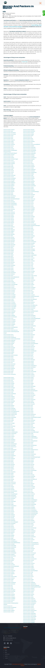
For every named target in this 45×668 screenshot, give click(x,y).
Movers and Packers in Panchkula (9, 564)
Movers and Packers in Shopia (28, 467)
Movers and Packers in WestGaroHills (29, 613)
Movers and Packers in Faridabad (29, 166)
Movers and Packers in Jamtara (28, 272)
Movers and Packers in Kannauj (28, 312)
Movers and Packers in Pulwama (9, 600)
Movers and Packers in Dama (8, 334)
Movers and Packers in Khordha (28, 352)
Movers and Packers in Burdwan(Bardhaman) (11, 277)
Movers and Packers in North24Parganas (10, 541)
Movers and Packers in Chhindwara (9, 303)
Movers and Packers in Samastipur (29, 427)
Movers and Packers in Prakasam (9, 595)
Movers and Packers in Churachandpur (10, 316)
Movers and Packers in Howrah (28, 244)
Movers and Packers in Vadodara (29, 589)
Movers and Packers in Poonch (9, 592)
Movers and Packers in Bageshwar (9, 182)
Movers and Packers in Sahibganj (29, 423)
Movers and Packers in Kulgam (9, 402)
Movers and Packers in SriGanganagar (29, 514)
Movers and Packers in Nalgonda (9, 514)
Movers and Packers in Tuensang (28, 563)
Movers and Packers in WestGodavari (29, 614)
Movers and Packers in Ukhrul (28, 575)
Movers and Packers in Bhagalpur (9, 238)
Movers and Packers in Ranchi (28, 398)
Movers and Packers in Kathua (28, 336)
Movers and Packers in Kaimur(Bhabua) (30, 299)
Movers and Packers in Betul (8, 235)
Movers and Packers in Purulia (8, 608)
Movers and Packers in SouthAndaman (29, 501)
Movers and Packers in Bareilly (9, 215)
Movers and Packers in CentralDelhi (9, 282)
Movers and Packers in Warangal (28, 604)
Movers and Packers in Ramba (28, 392)
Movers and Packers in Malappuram (10, 455)
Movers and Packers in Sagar (28, 418)
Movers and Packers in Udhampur (29, 569)
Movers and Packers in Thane (28, 538)
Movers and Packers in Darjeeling (9, 341)
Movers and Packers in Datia (8, 344)
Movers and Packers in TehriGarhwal (29, 536)
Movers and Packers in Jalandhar (29, 260)
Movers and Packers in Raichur (9, 611)
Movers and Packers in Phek (8, 586)
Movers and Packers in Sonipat (28, 496)
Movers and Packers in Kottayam (9, 396)
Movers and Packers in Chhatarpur (9, 302)
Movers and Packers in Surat (28, 526)
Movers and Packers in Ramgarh (28, 393)
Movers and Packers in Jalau (28, 262)
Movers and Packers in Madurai (9, 442)
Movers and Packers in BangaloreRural (10, 203)
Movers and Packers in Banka (8, 206)
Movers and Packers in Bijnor (8, 256)
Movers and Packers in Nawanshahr (10, 529)
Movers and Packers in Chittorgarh (9, 315)
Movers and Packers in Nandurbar (9, 519)
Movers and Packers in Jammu (28, 269)
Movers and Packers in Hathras (28, 232)
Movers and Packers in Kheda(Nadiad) (29, 350)
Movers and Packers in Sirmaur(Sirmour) (30, 479)
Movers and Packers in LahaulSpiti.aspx (10, 412)
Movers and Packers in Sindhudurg (29, 476)
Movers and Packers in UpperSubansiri (29, 583)
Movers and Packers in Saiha (28, 424)
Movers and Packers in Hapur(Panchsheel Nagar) (31, 225)
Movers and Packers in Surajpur (28, 524)
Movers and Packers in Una (27, 578)
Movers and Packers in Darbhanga (9, 340)
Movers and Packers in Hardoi (28, 228)
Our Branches (7, 654)
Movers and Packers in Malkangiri (9, 458)
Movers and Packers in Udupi (28, 572)
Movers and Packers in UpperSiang (29, 582)
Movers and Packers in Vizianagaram (29, 603)
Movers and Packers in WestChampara (29, 610)
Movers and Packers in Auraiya (9, 176)
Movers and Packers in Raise (28, 381)
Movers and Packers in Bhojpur (9, 250)
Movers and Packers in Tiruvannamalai (29, 558)
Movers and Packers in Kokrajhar (9, 378)
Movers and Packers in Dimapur (28, 132)
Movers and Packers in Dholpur (9, 369)
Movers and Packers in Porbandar (9, 594)
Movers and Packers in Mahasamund (10, 446)
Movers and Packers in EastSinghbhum (29, 157)
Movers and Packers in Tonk (28, 561)
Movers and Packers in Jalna (28, 265)
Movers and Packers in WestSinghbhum (30, 365)
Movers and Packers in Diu (27, 137)
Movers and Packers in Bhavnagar (9, 244)
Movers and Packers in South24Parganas (30, 499)
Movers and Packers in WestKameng (29, 617)
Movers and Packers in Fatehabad (29, 170)
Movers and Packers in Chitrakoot (9, 312)
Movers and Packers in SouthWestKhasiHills (30, 513)
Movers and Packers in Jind (27, 290)
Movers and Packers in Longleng (9, 430)
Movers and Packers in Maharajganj (10, 445)
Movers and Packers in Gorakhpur (29, 209)
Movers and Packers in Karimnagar (29, 330)
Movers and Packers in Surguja (28, 529)
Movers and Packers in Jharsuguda (29, 287)
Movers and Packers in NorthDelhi (9, 544)
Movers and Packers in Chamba (9, 285)
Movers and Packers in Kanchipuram (29, 306)
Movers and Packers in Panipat (9, 567)
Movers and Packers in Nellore (8, 533)
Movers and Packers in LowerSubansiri (10, 433)
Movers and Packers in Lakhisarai (9, 415)
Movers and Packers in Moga (8, 480)
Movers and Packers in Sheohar (28, 460)
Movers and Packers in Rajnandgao (29, 386)
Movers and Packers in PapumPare (9, 570)
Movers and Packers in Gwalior (28, 219)
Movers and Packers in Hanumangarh (29, 224)
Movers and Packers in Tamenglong (29, 530)
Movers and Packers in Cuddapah (9, 324)
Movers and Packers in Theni (28, 541)
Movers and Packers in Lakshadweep (10, 417)
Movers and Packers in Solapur (28, 492)
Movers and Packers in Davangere (9, 347)
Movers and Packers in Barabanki (9, 212)
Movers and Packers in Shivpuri (28, 465)
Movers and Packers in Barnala (9, 219)
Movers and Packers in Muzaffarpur (9, 498)
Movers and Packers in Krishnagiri (9, 401)
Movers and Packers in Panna (8, 569)
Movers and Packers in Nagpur (9, 508)
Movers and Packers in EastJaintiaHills (29, 150)
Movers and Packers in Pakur (8, 557)
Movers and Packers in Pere (8, 585)
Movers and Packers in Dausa (8, 346)
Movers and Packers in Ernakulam (29, 159)
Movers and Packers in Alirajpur (9, 142)
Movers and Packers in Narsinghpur (9, 523)
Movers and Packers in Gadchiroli (29, 181)
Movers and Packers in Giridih (28, 197)
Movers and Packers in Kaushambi (29, 340)
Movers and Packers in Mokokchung (10, 482)
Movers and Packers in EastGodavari (29, 148)
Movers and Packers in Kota (8, 395)
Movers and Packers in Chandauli (9, 291)
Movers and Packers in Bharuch (9, 243)
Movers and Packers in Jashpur (28, 277)
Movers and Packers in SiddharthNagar (29, 470)
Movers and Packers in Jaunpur (28, 278)
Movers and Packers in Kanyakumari (29, 319)
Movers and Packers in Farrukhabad (29, 169)
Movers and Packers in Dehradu (9, 349)
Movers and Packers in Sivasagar (29, 488)
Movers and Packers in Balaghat (9, 188)
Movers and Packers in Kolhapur (9, 383)
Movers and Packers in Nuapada (9, 554)
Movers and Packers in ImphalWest (29, 250)
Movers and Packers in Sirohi (28, 480)
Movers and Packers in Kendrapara (29, 342)
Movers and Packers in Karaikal (28, 322)
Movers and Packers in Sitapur (28, 485)
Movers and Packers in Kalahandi (29, 302)
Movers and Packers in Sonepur (28, 495)
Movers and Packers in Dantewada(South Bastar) (12, 338)
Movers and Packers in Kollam (9, 386)
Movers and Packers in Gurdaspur (29, 216)
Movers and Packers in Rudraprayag (29, 414)
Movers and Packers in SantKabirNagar (29, 436)
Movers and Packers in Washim (28, 607)
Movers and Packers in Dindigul (28, 134)
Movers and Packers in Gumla (28, 212)
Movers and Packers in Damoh (9, 335)
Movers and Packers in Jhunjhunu (29, 288)
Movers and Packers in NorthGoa (9, 548)
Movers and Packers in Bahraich (9, 185)
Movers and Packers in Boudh (8, 268)
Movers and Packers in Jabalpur (28, 253)
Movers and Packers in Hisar (28, 238)
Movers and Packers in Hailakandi (29, 221)
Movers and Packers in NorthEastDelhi (10, 545)
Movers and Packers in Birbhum (9, 260)
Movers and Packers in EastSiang (28, 154)
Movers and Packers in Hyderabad (29, 246)
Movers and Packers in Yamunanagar (29, 371)
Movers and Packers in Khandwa (28, 347)
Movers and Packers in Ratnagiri (28, 402)
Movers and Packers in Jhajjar (28, 283)
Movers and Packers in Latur (8, 421)
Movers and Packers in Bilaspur (9, 259)
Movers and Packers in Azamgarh (9, 179)
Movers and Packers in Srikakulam (29, 516)
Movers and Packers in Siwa (28, 489)
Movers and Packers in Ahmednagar (10, 134)
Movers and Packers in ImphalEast (29, 249)
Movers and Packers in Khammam (29, 346)
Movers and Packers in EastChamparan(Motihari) (31, 144)
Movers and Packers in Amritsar (9, 157)
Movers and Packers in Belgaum (9, 231)
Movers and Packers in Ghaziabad (29, 194)
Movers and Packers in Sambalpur (29, 430)
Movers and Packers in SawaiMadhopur (30, 445)
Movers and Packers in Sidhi (28, 471)
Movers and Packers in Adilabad (9, 129)
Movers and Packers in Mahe (8, 448)
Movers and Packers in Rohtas (28, 412)
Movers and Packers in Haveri (28, 234)
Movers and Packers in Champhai (9, 290)
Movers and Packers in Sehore (28, 446)
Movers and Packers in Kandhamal (29, 308)
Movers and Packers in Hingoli (28, 237)
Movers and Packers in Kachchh (28, 297)
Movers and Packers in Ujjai (27, 573)
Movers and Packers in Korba (8, 392)
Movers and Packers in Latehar (9, 420)
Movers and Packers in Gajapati (28, 182)
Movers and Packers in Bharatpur (9, 241)
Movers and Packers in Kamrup (28, 303)
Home (6, 650)
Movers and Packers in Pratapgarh (9, 597)
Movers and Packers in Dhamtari (9, 359)
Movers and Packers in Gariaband (29, 190)
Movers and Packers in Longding (9, 429)
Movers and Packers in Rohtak (28, 411)
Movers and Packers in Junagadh (29, 294)
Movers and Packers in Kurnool (9, 406)
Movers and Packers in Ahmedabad (10, 132)
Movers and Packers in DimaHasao (29, 131)
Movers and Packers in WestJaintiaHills (29, 616)
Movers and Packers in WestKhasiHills (29, 619)
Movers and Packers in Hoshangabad (29, 241)
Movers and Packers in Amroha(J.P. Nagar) (11, 159)
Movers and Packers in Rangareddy (29, 399)
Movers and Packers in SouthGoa (28, 505)
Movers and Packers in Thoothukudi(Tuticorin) (31, 544)
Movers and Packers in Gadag (28, 179)
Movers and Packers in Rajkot (28, 384)
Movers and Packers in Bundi (8, 275)
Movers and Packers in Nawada (9, 527)
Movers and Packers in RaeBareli (9, 610)
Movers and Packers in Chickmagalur (10, 306)
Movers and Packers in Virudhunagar (29, 600)
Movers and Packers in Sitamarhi (28, 483)
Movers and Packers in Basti (8, 225)
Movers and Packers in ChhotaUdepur (10, 305)
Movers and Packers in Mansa (9, 467)
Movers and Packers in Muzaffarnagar (10, 496)
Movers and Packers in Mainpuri (9, 454)
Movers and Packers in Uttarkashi (28, 588)
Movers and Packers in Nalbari (9, 513)
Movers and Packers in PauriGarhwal (10, 582)
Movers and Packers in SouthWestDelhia (30, 510)
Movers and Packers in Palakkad (9, 558)
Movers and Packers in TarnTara (28, 533)
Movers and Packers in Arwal (8, 173)
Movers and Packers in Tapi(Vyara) (29, 532)
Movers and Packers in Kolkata (9, 384)
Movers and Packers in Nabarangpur (10, 501)
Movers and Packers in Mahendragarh (10, 449)
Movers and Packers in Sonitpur (28, 498)
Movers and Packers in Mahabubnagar (10, 443)
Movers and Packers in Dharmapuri (9, 363)
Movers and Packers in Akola (8, 138)
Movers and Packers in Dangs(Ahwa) (10, 337)
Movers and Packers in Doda (28, 138)
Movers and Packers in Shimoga (28, 464)
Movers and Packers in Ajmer (8, 137)
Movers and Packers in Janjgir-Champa (30, 275)
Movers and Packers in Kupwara (9, 405)
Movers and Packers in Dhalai (8, 358)
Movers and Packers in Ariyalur (9, 172)
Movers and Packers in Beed (8, 228)
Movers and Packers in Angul (8, 164)
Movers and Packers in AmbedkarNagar (10, 150)
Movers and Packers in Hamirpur (28, 222)
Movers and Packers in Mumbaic (9, 489)
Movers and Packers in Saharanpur (29, 420)
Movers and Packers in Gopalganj (29, 207)
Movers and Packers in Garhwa (28, 188)
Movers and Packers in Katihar (28, 337)
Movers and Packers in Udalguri (28, 567)
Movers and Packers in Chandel (9, 293)
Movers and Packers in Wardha (28, 606)
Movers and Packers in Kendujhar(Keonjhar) (30, 343)
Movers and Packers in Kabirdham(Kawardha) (31, 296)
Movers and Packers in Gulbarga (28, 210)
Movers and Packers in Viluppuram (29, 598)
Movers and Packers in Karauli (28, 324)
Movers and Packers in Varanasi (28, 594)
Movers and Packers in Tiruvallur (28, 557)
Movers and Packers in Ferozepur (28, 176)
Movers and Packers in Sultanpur (28, 520)
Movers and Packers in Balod (8, 194)
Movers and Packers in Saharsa (28, 421)
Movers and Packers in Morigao (9, 486)
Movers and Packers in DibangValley (10, 374)
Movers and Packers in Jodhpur (28, 291)
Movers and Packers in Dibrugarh (28, 129)
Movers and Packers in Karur (28, 333)
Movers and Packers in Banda (9, 200)
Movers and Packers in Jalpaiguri (28, 268)
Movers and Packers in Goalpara (28, 200)
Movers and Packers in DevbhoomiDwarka (11, 355)
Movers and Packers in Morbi (8, 485)
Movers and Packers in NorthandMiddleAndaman (12, 542)
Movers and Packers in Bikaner (9, 257)
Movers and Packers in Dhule (8, 372)
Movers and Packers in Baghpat (9, 184)
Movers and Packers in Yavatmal (28, 374)
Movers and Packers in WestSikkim (29, 622)
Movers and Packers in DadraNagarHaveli (11, 327)
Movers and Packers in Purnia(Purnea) (10, 607)
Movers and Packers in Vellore (28, 595)
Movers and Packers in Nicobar (9, 536)
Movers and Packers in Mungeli (9, 492)
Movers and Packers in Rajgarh (28, 383)
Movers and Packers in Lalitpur (9, 418)
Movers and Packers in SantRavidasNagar (30, 437)
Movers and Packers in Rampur (28, 396)
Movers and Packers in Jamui (28, 274)
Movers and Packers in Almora (9, 145)
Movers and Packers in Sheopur (28, 461)
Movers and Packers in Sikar (28, 473)
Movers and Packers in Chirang (9, 309)
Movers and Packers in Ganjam (28, 187)
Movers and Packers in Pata (8, 575)
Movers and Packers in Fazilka (28, 175)
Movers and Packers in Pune (8, 601)
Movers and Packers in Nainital (9, 510)
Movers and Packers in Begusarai (9, 229)
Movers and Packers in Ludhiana (9, 436)
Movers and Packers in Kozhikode (9, 398)
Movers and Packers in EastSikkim (29, 156)
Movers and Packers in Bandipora (9, 201)
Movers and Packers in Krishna (9, 399)
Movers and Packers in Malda (8, 457)
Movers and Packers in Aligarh (9, 141)
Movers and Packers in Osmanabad (10, 555)
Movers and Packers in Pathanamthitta (10, 576)
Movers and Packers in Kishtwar (28, 361)
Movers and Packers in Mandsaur (9, 464)
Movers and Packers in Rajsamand (29, 389)
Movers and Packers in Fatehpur (28, 173)
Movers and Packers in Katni (28, 339)
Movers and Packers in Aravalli (9, 170)
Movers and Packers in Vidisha (28, 597)
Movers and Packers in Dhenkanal (9, 368)
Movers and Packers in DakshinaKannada (11, 330)
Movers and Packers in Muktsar (9, 488)
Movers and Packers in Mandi (8, 461)
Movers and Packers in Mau (8, 470)
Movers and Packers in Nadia (8, 502)
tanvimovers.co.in (9, 640)
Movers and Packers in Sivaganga (29, 486)
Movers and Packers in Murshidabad (10, 495)
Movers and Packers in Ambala (9, 148)
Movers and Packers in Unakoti (28, 579)
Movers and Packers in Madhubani (9, 440)
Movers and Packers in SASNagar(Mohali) (30, 440)
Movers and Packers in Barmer (9, 218)
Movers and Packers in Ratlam (28, 401)
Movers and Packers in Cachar (9, 281)
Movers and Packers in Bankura (9, 207)
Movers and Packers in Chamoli (9, 287)
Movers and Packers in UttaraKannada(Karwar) (31, 585)
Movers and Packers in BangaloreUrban (10, 204)
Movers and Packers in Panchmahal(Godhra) (11, 566)
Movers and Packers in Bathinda (9, 226)
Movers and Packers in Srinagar (28, 517)
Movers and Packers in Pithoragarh (9, 589)
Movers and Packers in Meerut (8, 474)
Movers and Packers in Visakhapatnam (29, 601)
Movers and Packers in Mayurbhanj (9, 471)
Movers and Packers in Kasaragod (29, 334)
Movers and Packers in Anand (9, 160)
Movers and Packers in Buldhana (9, 274)
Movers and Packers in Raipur (28, 380)
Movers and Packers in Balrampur (9, 197)
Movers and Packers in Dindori (28, 135)
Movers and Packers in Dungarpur (29, 141)
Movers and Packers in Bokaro (9, 263)
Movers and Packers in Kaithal (28, 300)
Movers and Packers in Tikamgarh (29, 548)
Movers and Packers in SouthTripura (29, 508)
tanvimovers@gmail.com (10, 638)
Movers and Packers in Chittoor (9, 313)
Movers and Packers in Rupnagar (28, 415)
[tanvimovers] (5, 3)
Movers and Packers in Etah (27, 162)
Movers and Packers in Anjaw (8, 166)
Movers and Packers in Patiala (9, 579)
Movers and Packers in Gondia (28, 206)
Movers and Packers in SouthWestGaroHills (30, 511)
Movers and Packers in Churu (8, 318)
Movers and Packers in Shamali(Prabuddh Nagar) (31, 457)
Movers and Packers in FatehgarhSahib (29, 172)
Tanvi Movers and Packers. (17, 664)
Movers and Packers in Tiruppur (28, 555)
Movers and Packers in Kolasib (9, 381)
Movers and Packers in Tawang (28, 535)
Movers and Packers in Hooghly (28, 240)
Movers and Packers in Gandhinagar (29, 185)
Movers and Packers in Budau (9, 269)
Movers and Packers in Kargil (28, 327)
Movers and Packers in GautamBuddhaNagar (31, 191)
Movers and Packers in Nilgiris (8, 538)
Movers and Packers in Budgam (9, 271)
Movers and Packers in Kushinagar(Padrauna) (11, 411)
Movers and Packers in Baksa (8, 187)
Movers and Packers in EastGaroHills (29, 147)
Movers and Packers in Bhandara (9, 240)
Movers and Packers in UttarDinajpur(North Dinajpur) (32, 586)
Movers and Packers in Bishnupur (9, 262)
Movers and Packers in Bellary (8, 232)
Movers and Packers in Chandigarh (9, 294)
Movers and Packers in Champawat (10, 288)
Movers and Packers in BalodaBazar (10, 195)
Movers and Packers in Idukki (28, 247)
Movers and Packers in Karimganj (29, 328)
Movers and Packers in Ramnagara (29, 395)
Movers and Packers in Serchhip (28, 451)
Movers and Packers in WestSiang (29, 620)
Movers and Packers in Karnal (28, 331)
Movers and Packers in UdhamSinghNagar (30, 570)
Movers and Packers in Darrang (9, 343)
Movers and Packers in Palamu (9, 560)
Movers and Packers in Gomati (28, 203)
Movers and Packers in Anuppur (9, 167)
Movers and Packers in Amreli (8, 156)
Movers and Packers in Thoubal (28, 545)
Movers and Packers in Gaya (28, 193)
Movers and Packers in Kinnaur (28, 356)
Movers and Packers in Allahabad (9, 144)
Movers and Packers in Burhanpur (9, 278)
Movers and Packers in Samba (28, 429)
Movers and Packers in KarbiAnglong (29, 325)
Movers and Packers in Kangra (28, 309)
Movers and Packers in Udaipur (28, 566)
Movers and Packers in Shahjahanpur (29, 454)
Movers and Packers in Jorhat (28, 293)
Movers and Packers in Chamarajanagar (10, 284)
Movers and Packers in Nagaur (9, 507)
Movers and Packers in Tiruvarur (28, 560)
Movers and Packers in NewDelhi (9, 535)
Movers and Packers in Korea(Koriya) (10, 393)
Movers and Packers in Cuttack (9, 325)
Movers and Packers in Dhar (8, 362)
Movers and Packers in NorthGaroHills (10, 547)
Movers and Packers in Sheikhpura (29, 458)
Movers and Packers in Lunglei (9, 437)
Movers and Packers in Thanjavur (28, 539)
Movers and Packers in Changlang (9, 297)
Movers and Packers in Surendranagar (29, 527)
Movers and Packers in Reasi (28, 405)
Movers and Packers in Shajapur (28, 455)
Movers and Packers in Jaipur (28, 256)
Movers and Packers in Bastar (8, 223)
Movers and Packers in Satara (28, 442)
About (6, 652)
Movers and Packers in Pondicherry (9, 591)
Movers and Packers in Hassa (28, 231)
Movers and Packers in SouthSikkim (29, 507)
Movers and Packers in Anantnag (9, 163)
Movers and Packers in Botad (8, 266)
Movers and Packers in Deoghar (9, 352)
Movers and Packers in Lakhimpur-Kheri (10, 414)
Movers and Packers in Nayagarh (9, 530)
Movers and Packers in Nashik (8, 524)
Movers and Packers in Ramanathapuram (30, 390)
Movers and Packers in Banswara (9, 209)
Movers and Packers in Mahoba (9, 452)
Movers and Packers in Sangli (28, 433)
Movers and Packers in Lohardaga (9, 426)
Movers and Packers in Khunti (28, 355)
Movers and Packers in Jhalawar (28, 284)
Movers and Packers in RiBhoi (28, 409)
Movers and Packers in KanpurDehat (29, 315)
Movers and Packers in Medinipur (9, 573)
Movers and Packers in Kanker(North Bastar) (30, 311)
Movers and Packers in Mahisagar (9, 451)
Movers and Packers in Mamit (8, 460)
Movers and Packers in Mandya (9, 465)
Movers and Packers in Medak (8, 473)
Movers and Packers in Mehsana (9, 476)
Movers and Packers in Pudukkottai (9, 598)
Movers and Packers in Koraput (9, 390)
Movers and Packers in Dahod (9, 328)
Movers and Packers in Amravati (9, 154)
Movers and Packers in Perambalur (9, 583)
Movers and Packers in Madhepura (9, 439)
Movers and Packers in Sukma (28, 519)
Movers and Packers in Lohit (8, 427)
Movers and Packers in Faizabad (28, 165)
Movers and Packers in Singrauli (28, 477)
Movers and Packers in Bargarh (9, 216)
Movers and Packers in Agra (8, 131)
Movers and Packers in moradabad (9, 483)
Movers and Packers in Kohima (9, 377)
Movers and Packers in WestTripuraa (29, 367)
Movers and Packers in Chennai (9, 300)
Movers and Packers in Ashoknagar (9, 175)
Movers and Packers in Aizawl (8, 135)
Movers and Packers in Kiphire (28, 358)
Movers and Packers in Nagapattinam (10, 505)
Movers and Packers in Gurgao (28, 218)
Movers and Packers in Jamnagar (29, 271)
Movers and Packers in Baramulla (9, 213)
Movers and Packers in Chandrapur (9, 296)
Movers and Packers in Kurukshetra (9, 408)
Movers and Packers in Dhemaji (9, 366)
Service (6, 656)
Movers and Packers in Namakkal (9, 516)
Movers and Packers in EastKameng (29, 151)
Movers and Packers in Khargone (28, 349)
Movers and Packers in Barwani (9, 222)
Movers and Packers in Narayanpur (9, 520)
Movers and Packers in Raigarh (28, 378)
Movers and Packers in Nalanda (9, 511)
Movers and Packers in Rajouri (28, 387)
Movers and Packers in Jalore (28, 266)
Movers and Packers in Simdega (28, 474)
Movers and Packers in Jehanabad (29, 280)
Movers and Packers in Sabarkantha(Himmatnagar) (32, 417)
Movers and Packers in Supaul (28, 523)
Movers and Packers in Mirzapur (9, 479)
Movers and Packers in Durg (28, 142)
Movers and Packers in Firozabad (28, 178)
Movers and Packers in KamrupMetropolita (30, 305)
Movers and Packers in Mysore (9, 499)
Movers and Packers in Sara (28, 439)
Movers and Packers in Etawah (28, 163)
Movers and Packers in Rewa (28, 406)
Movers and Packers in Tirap (28, 551)
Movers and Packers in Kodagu (28, 362)
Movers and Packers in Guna (28, 213)
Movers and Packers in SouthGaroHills (29, 504)
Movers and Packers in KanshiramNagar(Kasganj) (31, 318)
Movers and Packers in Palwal (8, 563)
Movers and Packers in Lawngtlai (9, 423)
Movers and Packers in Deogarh (9, 350)
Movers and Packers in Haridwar (28, 229)
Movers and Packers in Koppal (9, 389)
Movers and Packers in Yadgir (28, 370)
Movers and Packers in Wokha (28, 368)
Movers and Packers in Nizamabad (9, 539)
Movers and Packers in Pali (8, 561)
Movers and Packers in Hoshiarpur (29, 243)
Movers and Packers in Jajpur (28, 259)
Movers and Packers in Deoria (8, 353)
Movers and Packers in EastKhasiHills (29, 153)
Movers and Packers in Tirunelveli (28, 554)
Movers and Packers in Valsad (28, 592)
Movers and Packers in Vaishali (28, 591)
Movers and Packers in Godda (28, 201)
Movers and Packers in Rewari (28, 408)
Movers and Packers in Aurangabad (10, 178)
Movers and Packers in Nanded (9, 517)
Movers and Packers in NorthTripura (9, 551)
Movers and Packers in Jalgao (28, 263)
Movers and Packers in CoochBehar (9, 321)
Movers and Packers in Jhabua (28, 281)
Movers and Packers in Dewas (8, 356)
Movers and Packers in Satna (28, 443)
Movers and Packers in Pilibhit (8, 588)
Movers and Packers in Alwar (8, 147)
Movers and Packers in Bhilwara (9, 246)
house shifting (34, 25)
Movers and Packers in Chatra (9, 299)
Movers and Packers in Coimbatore (9, 319)
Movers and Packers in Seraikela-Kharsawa (30, 449)
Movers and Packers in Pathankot (9, 578)
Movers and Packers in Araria (8, 169)
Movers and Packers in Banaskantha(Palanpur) (11, 198)
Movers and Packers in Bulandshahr (10, 272)
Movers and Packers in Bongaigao (9, 265)
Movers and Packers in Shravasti (28, 468)
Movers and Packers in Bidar (8, 253)
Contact (6, 658)
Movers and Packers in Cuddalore (9, 322)
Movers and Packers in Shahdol (28, 452)
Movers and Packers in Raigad (28, 377)
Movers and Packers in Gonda (28, 204)
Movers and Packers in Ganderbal (29, 184)
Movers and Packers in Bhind (8, 247)
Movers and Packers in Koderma (28, 364)
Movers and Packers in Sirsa (28, 482)
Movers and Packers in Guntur (28, 215)
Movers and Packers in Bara (8, 210)
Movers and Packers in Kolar (8, 380)
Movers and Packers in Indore (28, 252)
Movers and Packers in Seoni (28, 448)
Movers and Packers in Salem (28, 426)
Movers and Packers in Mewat (8, 477)
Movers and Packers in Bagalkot (9, 181)
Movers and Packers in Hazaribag (29, 235)
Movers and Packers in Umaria (28, 576)
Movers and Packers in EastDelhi (28, 145)
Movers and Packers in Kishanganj (29, 359)
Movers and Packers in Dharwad (9, 365)
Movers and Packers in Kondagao (9, 387)
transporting (24, 61)
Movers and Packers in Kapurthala (29, 321)
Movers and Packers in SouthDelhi (29, 502)
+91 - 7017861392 (8, 636)
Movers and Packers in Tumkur (28, 564)
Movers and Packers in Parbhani (9, 572)
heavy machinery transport (15, 26)
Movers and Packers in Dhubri (8, 371)
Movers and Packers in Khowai (28, 353)
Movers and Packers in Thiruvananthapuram (30, 542)
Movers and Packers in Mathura (9, 468)
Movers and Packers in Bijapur (9, 254)
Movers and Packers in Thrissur (28, 547)
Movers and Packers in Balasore (9, 191)
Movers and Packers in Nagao (9, 504)
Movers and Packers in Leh (8, 424)
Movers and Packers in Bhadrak (9, 237)
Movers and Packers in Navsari (9, 526)
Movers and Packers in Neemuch (9, 532)
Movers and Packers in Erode (28, 160)
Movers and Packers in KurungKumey (10, 409)
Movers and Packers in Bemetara (9, 234)
